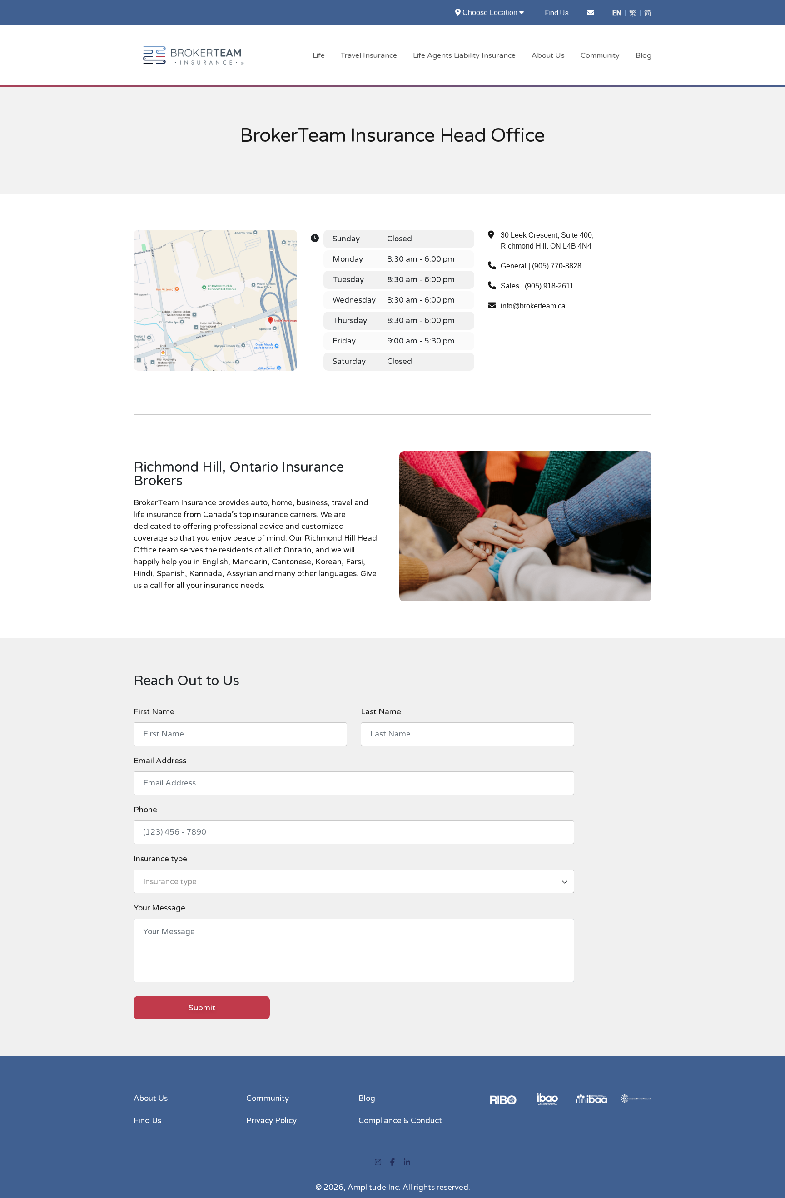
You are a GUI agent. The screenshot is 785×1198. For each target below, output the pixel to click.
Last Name (381, 711)
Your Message (159, 908)
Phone (145, 810)
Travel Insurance (369, 55)
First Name (154, 711)
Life (319, 55)
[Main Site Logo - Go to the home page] (193, 55)
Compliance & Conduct (400, 1120)
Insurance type (160, 859)
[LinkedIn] (407, 1162)
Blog (643, 55)
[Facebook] (392, 1162)
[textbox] (354, 882)
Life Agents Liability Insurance (464, 55)
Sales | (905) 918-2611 (537, 286)
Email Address (160, 761)
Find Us (557, 13)
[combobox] (354, 881)
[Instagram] (378, 1162)
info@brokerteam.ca (533, 306)
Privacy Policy (271, 1120)
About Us (548, 55)
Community (600, 55)
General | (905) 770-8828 (541, 266)
